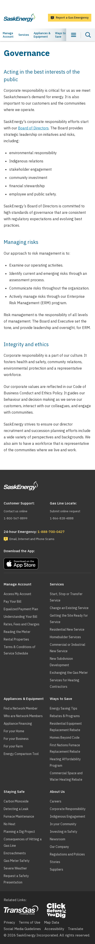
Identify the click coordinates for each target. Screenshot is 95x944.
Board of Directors (33, 128)
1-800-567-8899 (15, 518)
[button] (47, 562)
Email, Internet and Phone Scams (31, 539)
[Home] (19, 18)
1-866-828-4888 (62, 518)
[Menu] (73, 34)
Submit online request (65, 511)
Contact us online (15, 511)
